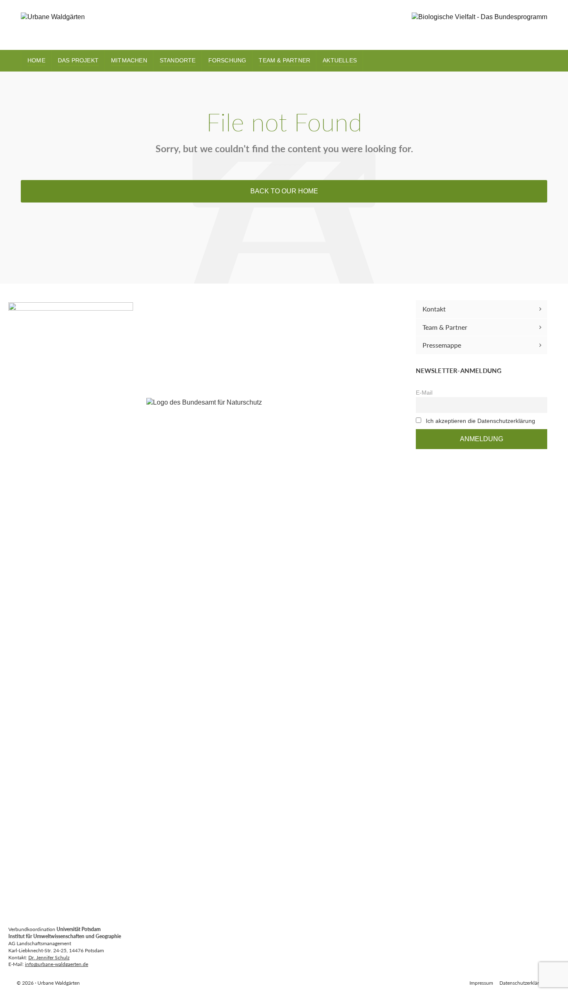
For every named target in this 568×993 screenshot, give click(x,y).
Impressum (481, 982)
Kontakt (434, 309)
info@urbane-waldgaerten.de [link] (56, 964)
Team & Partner (444, 327)
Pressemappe (441, 345)
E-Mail (424, 392)
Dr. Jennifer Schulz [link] (48, 957)
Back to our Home (284, 191)
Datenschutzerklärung (523, 982)
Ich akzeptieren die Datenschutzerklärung (480, 420)
